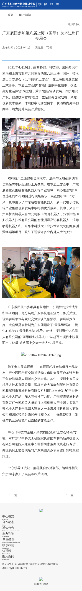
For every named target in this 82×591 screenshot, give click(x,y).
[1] (31, 4)
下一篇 (69, 495)
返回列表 (74, 24)
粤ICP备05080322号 (15, 568)
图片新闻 (25, 15)
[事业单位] (41, 510)
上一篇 (12, 495)
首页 (10, 15)
